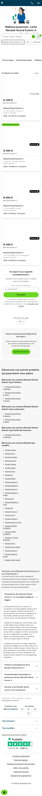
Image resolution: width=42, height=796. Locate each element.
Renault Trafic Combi (12, 560)
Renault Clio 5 (10, 454)
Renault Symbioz (11, 457)
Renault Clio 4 (10, 515)
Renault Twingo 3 (11, 512)
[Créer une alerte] (4, 792)
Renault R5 (9, 475)
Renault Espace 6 (11, 482)
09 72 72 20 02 (11, 709)
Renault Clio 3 (10, 543)
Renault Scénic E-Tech (13, 522)
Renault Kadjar (10, 468)
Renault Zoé (9, 499)
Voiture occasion (18, 698)
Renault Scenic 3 (11, 551)
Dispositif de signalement (21, 775)
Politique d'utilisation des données (21, 764)
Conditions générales (21, 756)
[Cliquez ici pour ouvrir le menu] (38, 3)
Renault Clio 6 (10, 471)
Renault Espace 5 (11, 519)
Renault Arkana (10, 464)
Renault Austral (10, 461)
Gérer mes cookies (21, 768)
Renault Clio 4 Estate (12, 547)
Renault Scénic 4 (11, 489)
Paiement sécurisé (20, 772)
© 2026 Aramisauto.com (21, 783)
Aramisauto (6, 698)
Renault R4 (9, 508)
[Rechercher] (33, 36)
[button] (22, 42)
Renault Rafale (10, 479)
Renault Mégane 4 (11, 486)
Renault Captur (10, 450)
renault (28, 698)
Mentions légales (21, 760)
